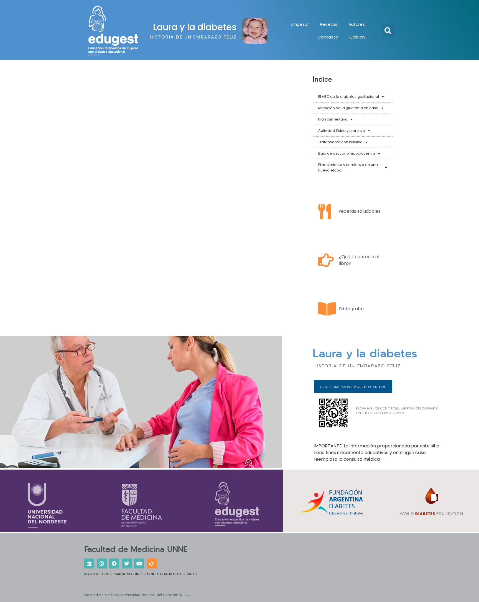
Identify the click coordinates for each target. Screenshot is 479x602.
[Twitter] (127, 563)
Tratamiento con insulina (340, 142)
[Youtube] (139, 563)
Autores (356, 24)
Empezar (300, 24)
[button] (388, 30)
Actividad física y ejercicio (341, 130)
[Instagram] (102, 563)
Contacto (328, 37)
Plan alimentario (333, 119)
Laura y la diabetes (195, 27)
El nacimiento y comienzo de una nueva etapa (348, 167)
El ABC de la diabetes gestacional (348, 96)
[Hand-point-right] (152, 563)
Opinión (357, 37)
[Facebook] (114, 563)
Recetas (328, 24)
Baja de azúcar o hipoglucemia (346, 153)
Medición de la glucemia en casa (348, 108)
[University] (89, 563)
